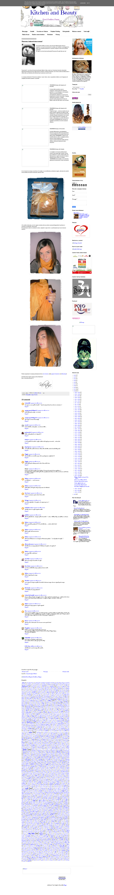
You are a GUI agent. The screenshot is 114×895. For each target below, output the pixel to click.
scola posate (67, 829)
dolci (33, 740)
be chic (35, 699)
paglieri (66, 800)
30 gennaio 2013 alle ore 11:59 (34, 425)
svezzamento (36, 843)
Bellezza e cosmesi (76, 31)
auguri (56, 695)
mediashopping (33, 784)
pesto (41, 809)
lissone (50, 777)
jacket (64, 769)
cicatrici (40, 720)
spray (31, 839)
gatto (27, 758)
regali (40, 821)
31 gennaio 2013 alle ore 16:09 (36, 628)
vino (49, 855)
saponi (34, 828)
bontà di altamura (37, 705)
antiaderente (23, 692)
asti (29, 695)
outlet (50, 800)
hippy (60, 764)
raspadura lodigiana (54, 820)
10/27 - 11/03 (77, 408)
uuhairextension (24, 852)
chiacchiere (61, 717)
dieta (67, 737)
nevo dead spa (35, 794)
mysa (33, 793)
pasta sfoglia (50, 805)
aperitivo (53, 692)
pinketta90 (27, 515)
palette (27, 802)
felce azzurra (53, 749)
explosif (49, 747)
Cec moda (62, 715)
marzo (63, 782)
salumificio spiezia (45, 826)
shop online (31, 833)
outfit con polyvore (42, 800)
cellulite (33, 716)
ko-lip (48, 771)
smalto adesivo (52, 834)
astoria (33, 695)
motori (53, 791)
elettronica (51, 743)
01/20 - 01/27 (77, 488)
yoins (26, 860)
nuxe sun (59, 795)
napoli (51, 793)
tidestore (41, 848)
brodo (43, 708)
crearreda (28, 729)
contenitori (27, 726)
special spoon (33, 838)
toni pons (29, 849)
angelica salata (61, 691)
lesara (68, 775)
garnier (68, 757)
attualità (52, 695)
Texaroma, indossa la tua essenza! (81, 481)
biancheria (42, 702)
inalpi (30, 767)
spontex (57, 838)
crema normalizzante (58, 729)
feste (39, 751)
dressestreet (30, 742)
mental (23, 785)
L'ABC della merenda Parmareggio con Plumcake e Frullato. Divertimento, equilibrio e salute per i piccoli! (84, 216)
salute (51, 826)
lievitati (47, 776)
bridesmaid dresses (29, 708)
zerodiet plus (51, 860)
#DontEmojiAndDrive (37, 683)
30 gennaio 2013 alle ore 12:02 (35, 439)
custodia (44, 733)
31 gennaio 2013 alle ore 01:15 (35, 580)
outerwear (29, 800)
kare (33, 771)
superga (29, 843)
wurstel (50, 858)
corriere (54, 727)
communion (46, 723)
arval (43, 694)
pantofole (23, 804)
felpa (61, 749)
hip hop (57, 764)
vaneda (51, 852)
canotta (44, 711)
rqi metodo (33, 824)
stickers (42, 840)
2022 (75, 375)
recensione (31, 821)
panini (38, 803)
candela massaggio (28, 711)
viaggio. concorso (41, 855)
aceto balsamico (28, 687)
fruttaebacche (67, 755)
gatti (23, 758)
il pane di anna (48, 766)
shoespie (68, 832)
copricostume (24, 727)
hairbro (66, 763)
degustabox (60, 735)
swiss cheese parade (57, 843)
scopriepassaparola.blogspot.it (31, 410)
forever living (44, 753)
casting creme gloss (42, 715)
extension (54, 747)
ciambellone (67, 718)
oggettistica (39, 797)
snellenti (51, 836)
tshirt (68, 850)
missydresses (60, 787)
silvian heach (66, 833)
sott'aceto (47, 837)
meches (29, 784)
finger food (58, 751)
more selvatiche (34, 791)
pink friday (51, 811)
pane (22, 803)
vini (46, 855)
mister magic (65, 787)
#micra (24, 685)
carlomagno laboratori (55, 712)
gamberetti (63, 757)
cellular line (23, 716)
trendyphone (46, 850)
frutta (58, 755)
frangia (57, 754)
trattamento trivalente (30, 850)
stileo (51, 840)
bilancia (23, 703)
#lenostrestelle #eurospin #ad (64, 683)
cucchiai (26, 732)
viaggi (36, 855)
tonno (33, 849)
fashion (25, 749)
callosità (31, 710)
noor (37, 795)
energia (67, 743)
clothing (35, 721)
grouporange (59, 761)
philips (61, 809)
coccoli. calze (53, 721)
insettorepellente (62, 767)
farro (65, 748)
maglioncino (56, 779)
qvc (48, 820)
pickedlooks (45, 810)
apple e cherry (58, 692)
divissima (52, 738)
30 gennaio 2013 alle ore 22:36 (35, 551)
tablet (27, 844)
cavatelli (53, 715)
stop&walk (66, 840)
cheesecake (35, 717)
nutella (51, 795)
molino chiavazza (50, 788)
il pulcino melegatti (55, 766)
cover (48, 728)
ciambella (56, 718)
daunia (22, 735)
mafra (38, 779)
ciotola (24, 721)
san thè (40, 827)
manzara (62, 781)
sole (67, 836)
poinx (22, 814)
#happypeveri (49, 683)
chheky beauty (56, 717)
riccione (62, 821)
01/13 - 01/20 (77, 490)
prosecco (23, 818)
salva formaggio (56, 826)
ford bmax (28, 753)
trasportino (23, 850)
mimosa (50, 787)
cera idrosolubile (39, 716)
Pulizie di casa (25, 34)
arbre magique (28, 693)
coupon (44, 728)
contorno (44, 726)
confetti (54, 724)
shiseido (60, 832)
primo (53, 816)
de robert (30, 735)
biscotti (59, 703)
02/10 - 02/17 (77, 472)
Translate (82, 89)
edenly (30, 743)
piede (63, 810)
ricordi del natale (36, 822)
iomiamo (49, 769)
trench (36, 850)
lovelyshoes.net (29, 778)
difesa (32, 738)
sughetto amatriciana (59, 842)
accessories (58, 686)
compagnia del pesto (60, 723)
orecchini (57, 799)
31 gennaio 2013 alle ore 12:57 (34, 620)
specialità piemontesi (39, 838)
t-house (67, 843)
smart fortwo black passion (63, 834)
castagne (32, 715)
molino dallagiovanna (58, 788)
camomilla (66, 710)
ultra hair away (49, 851)
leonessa (64, 775)
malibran (30, 781)
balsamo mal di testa (44, 698)
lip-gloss (30, 777)
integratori (25, 769)
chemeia (46, 717)
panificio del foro (33, 803)
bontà (32, 705)
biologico (43, 703)
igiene (38, 766)
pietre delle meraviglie (34, 811)
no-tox (63, 794)
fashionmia (33, 749)
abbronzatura (33, 686)
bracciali (33, 706)
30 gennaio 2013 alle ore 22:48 (36, 558)
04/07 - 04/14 (77, 458)
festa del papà (28, 751)
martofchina (58, 782)
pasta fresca (36, 805)
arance (67, 692)
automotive (23, 697)
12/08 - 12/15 (77, 397)
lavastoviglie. (63, 773)
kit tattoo (44, 771)
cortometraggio (24, 728)
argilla (53, 693)
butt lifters (28, 709)
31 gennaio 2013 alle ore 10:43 (34, 603)
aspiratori (53, 694)
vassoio (62, 852)
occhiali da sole (29, 797)
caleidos (23, 710)
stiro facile (55, 840)
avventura (27, 697)
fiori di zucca (36, 752)
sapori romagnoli (39, 828)
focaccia (54, 752)
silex (62, 833)
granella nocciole (25, 761)
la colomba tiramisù (28, 772)
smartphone (28, 836)
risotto (67, 822)
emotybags (62, 743)
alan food (59, 688)
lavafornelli (38, 773)
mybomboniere (41, 792)
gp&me (61, 760)
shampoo (41, 832)
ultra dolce (44, 851)
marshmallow (45, 782)
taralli (47, 844)
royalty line (28, 824)
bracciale (28, 706)
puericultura (41, 818)
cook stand (57, 726)
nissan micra (51, 794)
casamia (42, 714)
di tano (45, 737)
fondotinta (59, 752)
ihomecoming (42, 766)
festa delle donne (34, 751)
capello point (28, 712)
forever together (58, 753)
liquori (42, 777)
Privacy (58, 34)
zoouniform (59, 860)
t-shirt (23, 844)
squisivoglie (53, 839)
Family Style (27, 637)
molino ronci (31, 789)
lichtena (43, 776)
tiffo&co (45, 848)
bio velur (30, 703)
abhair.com (38, 686)
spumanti (48, 839)
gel (41, 758)
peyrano (51, 809)
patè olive (26, 806)
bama (50, 698)
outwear (54, 800)
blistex (44, 704)
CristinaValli (27, 403)
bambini (59, 698)
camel (51, 710)
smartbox (23, 836)
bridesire (23, 708)
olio (53, 797)
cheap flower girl (24, 717)
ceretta (55, 716)
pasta (67, 804)
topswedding (42, 849)
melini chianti (56, 784)
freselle (31, 755)
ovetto (58, 800)
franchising (49, 754)
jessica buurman (39, 770)
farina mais (48, 748)
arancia (23, 693)
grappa (39, 761)
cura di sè (60, 732)
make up (24, 781)
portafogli (44, 815)
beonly (23, 702)
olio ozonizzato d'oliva (34, 798)
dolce (23, 740)
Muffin (63, 791)
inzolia (46, 769)
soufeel (56, 837)
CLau (26, 611)
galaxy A (55, 757)
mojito (34, 788)
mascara (66, 782)
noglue (26, 795)
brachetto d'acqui (40, 706)
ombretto (59, 798)
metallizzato (37, 785)
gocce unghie (46, 760)
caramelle (39, 712)
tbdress (68, 844)
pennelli (35, 807)
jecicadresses (32, 770)
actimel (59, 687)
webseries (23, 857)
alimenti (27, 689)
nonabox (33, 795)
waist (61, 856)
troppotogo (63, 850)
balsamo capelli (29, 698)
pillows (44, 811)
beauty (52, 699)
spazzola (23, 838)
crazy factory (62, 728)
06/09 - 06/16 (77, 442)
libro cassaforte (37, 776)
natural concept (65, 793)
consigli (23, 726)
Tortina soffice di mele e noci (79, 483)
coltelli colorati (32, 723)
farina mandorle (55, 748)
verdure (66, 854)
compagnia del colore (52, 723)
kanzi (25, 771)
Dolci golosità (66, 31)
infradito (51, 767)
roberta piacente (32, 823)
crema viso (25, 731)
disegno (43, 738)
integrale (67, 767)
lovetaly (35, 778)
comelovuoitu (41, 723)
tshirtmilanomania (26, 851)
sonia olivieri (31, 837)
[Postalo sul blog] (24, 393)
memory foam (63, 784)
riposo (55, 822)
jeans (28, 770)
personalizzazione (66, 807)
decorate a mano (49, 735)
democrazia (27, 736)
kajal (22, 771)
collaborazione (29, 722)
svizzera (41, 843)
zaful (34, 860)
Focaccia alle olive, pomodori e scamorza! (85, 528)
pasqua (63, 804)
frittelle (44, 755)
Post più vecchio (66, 671)
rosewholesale (56, 823)
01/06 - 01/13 (77, 492)
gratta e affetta (44, 761)
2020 (75, 378)
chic (65, 717)
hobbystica (64, 764)
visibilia (62, 855)
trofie (59, 850)
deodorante (53, 736)
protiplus (32, 818)
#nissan (39, 685)
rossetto (62, 823)
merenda (26, 785)
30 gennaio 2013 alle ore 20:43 (40, 544)
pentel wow (44, 807)
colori (27, 723)
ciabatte (51, 718)
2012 (75, 494)
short (47, 833)
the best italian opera (55, 846)
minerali (55, 787)
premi (68, 815)
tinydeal (58, 848)
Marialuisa (27, 580)
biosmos (50, 703)
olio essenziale (63, 797)
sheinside (55, 832)
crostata (55, 730)
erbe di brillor (48, 744)
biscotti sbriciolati (65, 703)
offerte (35, 797)
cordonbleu (29, 727)
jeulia (43, 770)
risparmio (23, 823)
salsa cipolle (31, 826)
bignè (58, 702)
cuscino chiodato (38, 733)
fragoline (44, 754)
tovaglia (67, 849)
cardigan (48, 712)
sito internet (45, 373)
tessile (38, 846)
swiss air (50, 843)
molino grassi (65, 788)
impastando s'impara (25, 767)
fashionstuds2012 (39, 749)
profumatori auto (36, 817)
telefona (49, 845)
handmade (37, 764)
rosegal (47, 823)
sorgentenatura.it (41, 837)
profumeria (42, 817)
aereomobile (41, 688)
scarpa (44, 829)
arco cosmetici (35, 693)
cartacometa (66, 712)
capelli (61, 711)
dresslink (39, 742)
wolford (34, 858)
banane (67, 698)
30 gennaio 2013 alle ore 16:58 (34, 486)
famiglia (33, 748)
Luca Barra (45, 778)
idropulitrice (33, 766)
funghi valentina (40, 757)
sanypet (26, 828)
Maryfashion (27, 628)
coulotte (40, 728)
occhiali (23, 797)
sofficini (60, 836)
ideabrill (23, 766)
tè (23, 845)
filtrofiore (53, 751)
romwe (42, 823)
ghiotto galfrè (27, 759)
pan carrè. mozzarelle (44, 802)
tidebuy (35, 848)
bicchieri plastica (53, 702)
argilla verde (57, 693)
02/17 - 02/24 (77, 470)
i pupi (67, 765)
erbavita (43, 744)
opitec (29, 799)
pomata (24, 815)
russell (37, 824)
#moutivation (29, 685)
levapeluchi (32, 776)
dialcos (54, 737)
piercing (27, 811)
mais (64, 779)
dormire (26, 741)
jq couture (62, 770)
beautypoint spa (60, 699)
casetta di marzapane (64, 714)
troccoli (56, 850)
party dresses (58, 804)
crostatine (59, 730)
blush (51, 704)
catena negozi (49, 715)
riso (58, 822)
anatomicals (52, 691)
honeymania (46, 765)
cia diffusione (47, 718)
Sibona (50, 833)
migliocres (36, 787)
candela (23, 711)
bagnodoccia (61, 697)
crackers (57, 728)
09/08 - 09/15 (77, 420)
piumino (68, 811)
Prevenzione (29, 816)
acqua (33, 687)
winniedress (25, 858)
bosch (55, 705)
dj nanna (57, 738)
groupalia (53, 761)
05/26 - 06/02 (77, 446)
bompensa (23, 705)
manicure (52, 781)
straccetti (32, 842)
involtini (41, 769)
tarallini (50, 844)
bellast (41, 700)
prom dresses (53, 817)
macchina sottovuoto (63, 778)
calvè (35, 710)
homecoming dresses (26, 765)
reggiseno (44, 821)
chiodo (39, 718)
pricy (37, 816)
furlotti (46, 757)
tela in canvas (44, 845)
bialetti (38, 702)
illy (64, 766)
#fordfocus (44, 683)
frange (53, 754)
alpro (51, 689)
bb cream (30, 699)
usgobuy (66, 851)
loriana (63, 777)
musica (23, 792)
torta (46, 849)
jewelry (47, 770)
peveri (48, 809)
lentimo (56, 775)
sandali (52, 827)
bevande (30, 702)
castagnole (36, 715)
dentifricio (47, 736)
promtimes (60, 817)
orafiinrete (44, 799)
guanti (41, 763)
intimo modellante (36, 769)
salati (63, 824)
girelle (49, 759)
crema (33, 729)
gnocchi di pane (33, 760)
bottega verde (67, 705)
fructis (54, 755)
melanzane (42, 784)
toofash (37, 849)
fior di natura (67, 751)
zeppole (42, 860)
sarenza (52, 828)
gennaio (23, 759)
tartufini (60, 844)
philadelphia (56, 809)
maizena (68, 779)
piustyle (24, 812)
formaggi (67, 753)
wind (68, 857)
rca (63, 820)
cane (33, 711)
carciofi (44, 712)
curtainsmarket (28, 733)
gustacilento (49, 763)
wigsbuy (65, 857)
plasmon (51, 812)
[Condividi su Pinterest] (27, 393)
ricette (23, 822)
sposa (67, 838)
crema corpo (46, 729)
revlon (58, 821)
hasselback (52, 764)
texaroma (35, 394)
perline (61, 807)
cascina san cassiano (57, 714)
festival (43, 751)
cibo (28, 720)
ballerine (66, 697)
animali (66, 691)
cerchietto (51, 716)
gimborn (36, 759)
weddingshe (46, 857)
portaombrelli (50, 815)
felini (58, 749)
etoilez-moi (24, 747)
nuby (40, 795)
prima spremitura (42, 816)
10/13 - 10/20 (77, 411)
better (26, 702)
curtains (23, 733)
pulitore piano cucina (52, 818)
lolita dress (54, 777)
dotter (30, 741)
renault (48, 821)
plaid (48, 812)
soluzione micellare (24, 837)
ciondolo (68, 720)
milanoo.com (41, 787)
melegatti (50, 784)
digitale (36, 738)
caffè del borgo (62, 709)
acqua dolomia (38, 687)
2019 (75, 380)
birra (55, 703)
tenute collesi (62, 845)
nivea (55, 794)
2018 (75, 382)
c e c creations (42, 709)
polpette (59, 814)
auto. (67, 695)
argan (45, 693)
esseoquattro (43, 745)
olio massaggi (27, 798)
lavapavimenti (57, 773)
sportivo (62, 838)
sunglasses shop (66, 842)
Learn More (83, 3)
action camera (64, 687)
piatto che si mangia (36, 810)
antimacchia (43, 692)
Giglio (33, 759)
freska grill (35, 755)
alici (23, 689)
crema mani (52, 729)
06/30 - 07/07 (77, 437)
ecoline (27, 743)
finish (63, 751)
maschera (23, 783)
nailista (48, 793)
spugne (38, 839)
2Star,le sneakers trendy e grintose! (81, 521)
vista (26, 856)
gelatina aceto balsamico (56, 758)
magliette (51, 779)
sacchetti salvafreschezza (49, 824)
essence (38, 745)
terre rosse (27, 846)
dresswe (52, 742)
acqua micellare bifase (45, 687)
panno (57, 803)
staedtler (62, 839)
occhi (67, 795)
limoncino (61, 776)
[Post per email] (43, 393)
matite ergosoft (45, 783)
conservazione (66, 724)
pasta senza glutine (43, 805)
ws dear (46, 858)
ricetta (66, 821)
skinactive (33, 834)
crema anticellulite (39, 729)
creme (30, 730)
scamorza (36, 829)
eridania (23, 745)
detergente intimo (30, 737)
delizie (23, 736)
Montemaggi (23, 791)
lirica (46, 777)
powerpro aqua (58, 815)
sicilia (53, 833)
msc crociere (58, 791)
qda (38, 820)
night (44, 794)
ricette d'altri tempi (29, 822)
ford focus (38, 753)
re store (67, 820)
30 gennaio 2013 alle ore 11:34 (36, 403)
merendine (31, 785)
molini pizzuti (43, 788)
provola (36, 818)
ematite (58, 743)
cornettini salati (39, 727)
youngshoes (30, 860)
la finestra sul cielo (36, 772)
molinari (38, 788)
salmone (26, 826)
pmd (63, 812)
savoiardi (23, 829)
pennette (39, 807)
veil (27, 854)
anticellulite (34, 692)
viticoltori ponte (37, 856)
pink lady (56, 811)
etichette (68, 745)
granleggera (35, 761)
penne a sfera (30, 807)
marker (34, 782)
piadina (23, 810)
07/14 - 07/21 (77, 434)
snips (56, 836)
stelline (29, 840)
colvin (37, 723)
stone (62, 840)
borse (51, 705)
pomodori (28, 815)
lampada (59, 772)
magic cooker (42, 779)
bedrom (27, 700)
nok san (29, 795)
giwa (24, 760)
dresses (23, 742)
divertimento (47, 738)
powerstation (64, 815)
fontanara (64, 752)
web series (66, 856)
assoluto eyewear (66, 694)
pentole (48, 807)
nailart (43, 793)
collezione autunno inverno (55, 722)
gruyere (27, 763)
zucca (63, 860)
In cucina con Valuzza (42, 31)
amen (29, 691)
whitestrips (57, 857)
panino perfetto (47, 803)
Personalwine (36, 809)
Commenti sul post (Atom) (31, 673)
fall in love (28, 748)
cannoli (40, 711)
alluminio (36, 689)
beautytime (66, 699)
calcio (67, 709)
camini (62, 710)
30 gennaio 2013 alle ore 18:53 (35, 515)
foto (32, 754)
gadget (51, 757)
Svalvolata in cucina (29, 507)
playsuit (55, 812)
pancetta (61, 802)
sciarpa (32, 394)
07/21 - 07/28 (77, 432)
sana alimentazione (46, 827)
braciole (46, 706)
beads (48, 699)
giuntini (63, 759)
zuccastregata (67, 860)
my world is (36, 792)
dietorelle (27, 738)
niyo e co (58, 794)
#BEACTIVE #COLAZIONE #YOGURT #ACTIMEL (45, 682)
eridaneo (66, 744)
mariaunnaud (30, 782)
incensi (34, 767)
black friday (31, 704)
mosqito (45, 791)
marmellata (39, 782)
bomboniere (66, 704)
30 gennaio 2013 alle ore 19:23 (35, 522)
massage (29, 783)
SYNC (63, 843)
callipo (27, 710)
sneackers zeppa (45, 836)
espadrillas (33, 745)
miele (32, 787)
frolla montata (49, 755)
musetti (67, 791)
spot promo (23, 839)
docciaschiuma (65, 738)
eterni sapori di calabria (61, 745)
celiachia (66, 715)
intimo (29, 769)
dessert (24, 737)
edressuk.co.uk (35, 743)
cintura (54, 720)
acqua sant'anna (53, 687)
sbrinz (32, 829)
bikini (67, 702)
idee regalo (27, 766)
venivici (43, 854)
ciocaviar (57, 720)
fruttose (24, 757)
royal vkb (23, 824)
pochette (66, 812)
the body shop (62, 846)
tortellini (55, 849)
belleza (45, 700)
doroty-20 (27, 439)
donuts (60, 739)
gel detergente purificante (47, 758)
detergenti (37, 737)
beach (39, 699)
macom (27, 779)
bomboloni (61, 704)
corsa (58, 727)
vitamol (32, 856)
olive (43, 798)
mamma (35, 781)
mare (67, 781)
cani (36, 711)
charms (66, 716)
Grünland (63, 761)
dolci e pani (39, 739)
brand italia (51, 706)
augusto (60, 695)
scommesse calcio (30, 830)
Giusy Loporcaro (28, 447)
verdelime (52, 854)
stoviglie (28, 842)
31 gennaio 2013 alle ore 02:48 (40, 595)
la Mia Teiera (27, 646)
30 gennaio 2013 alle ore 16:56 (34, 478)
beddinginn (23, 700)
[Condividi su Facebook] (26, 393)
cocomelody (66, 721)
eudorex (29, 747)
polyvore (63, 814)
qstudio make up (43, 820)
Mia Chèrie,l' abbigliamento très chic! (81, 486)
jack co (60, 769)
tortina (59, 849)
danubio (66, 733)
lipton (34, 777)
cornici (45, 727)
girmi (53, 759)
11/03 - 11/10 (77, 406)
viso (22, 856)
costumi (36, 728)
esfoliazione (28, 745)
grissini (49, 761)
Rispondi (26, 406)
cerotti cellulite (61, 716)
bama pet (54, 698)
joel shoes (54, 770)
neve (31, 794)
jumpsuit (67, 770)
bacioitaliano (56, 697)
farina (43, 748)
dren (54, 741)
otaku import (24, 800)
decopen (40, 735)
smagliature (41, 834)
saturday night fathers (59, 828)
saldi (22, 826)
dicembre (63, 737)
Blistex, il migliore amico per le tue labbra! (81, 477)
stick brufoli (38, 840)
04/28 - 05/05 (77, 453)
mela (38, 784)
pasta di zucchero (24, 805)
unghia (55, 851)
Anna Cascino (27, 493)
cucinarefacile (45, 732)
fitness (44, 752)
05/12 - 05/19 (77, 449)
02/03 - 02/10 (77, 474)
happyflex (47, 764)
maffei (34, 779)
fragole (40, 754)
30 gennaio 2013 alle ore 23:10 (36, 566)
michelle (64, 785)
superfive (24, 843)
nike (47, 794)
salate (59, 824)
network (27, 794)
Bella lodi (32, 700)
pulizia (62, 818)
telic (53, 845)
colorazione (23, 723)
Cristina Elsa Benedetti (29, 595)
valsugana (46, 852)
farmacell (60, 748)
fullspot (28, 757)
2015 (75, 387)
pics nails (59, 810)
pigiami (41, 811)
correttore (49, 727)
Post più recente (25, 671)
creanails (24, 729)
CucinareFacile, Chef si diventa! (80, 485)
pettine (44, 809)
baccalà (48, 697)
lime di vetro (56, 776)
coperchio (62, 726)
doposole (64, 739)
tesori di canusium (32, 846)
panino (42, 803)
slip (37, 834)
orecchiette (52, 799)
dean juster (35, 735)
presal (24, 816)
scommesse (24, 830)
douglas (40, 741)
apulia (63, 692)
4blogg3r (66, 685)
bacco (52, 697)
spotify (28, 839)
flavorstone (49, 752)
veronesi (23, 855)
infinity (47, 767)
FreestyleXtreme (25, 755)
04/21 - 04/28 (77, 454)
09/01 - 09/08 (77, 422)
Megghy (26, 454)
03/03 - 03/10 (77, 467)
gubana (45, 763)
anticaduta (28, 692)
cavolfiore (57, 715)
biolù (47, 703)
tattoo (64, 844)
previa (34, 816)
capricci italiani (34, 712)
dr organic (49, 741)
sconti (43, 830)
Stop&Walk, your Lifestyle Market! (81, 514)
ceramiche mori (45, 716)
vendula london (38, 854)
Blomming (64, 373)
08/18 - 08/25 (77, 425)
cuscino (34, 733)
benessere (65, 700)
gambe (59, 757)
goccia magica (52, 760)
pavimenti (40, 806)
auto (63, 695)
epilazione (23, 744)
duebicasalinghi (57, 742)
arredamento (28, 694)
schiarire (58, 829)
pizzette (36, 812)
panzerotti (28, 804)
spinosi (53, 838)
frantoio (61, 754)
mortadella (40, 791)
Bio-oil (35, 703)
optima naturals (34, 799)
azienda (32, 697)
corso (67, 727)
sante (64, 827)
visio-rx (67, 855)
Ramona (26, 620)
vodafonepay (44, 856)
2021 (75, 377)
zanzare (38, 860)
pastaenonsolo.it (28, 432)
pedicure (54, 806)
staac (58, 839)
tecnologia (38, 845)
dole (49, 739)
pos (53, 815)
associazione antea (59, 694)
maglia (46, 780)
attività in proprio (46, 695)
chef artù (41, 717)
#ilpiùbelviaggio (55, 683)
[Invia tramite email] (22, 393)
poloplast (52, 814)
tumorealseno (33, 851)
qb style (35, 820)
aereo (37, 688)
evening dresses (39, 747)
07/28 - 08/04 (77, 430)
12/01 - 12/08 (77, 399)
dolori (52, 739)
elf (54, 743)
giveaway (67, 759)
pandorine (66, 802)
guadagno (32, 763)
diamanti (58, 737)
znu (55, 860)
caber (51, 709)
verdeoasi (56, 854)
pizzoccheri (43, 812)
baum (27, 699)
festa (23, 751)
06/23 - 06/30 (77, 439)
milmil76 (46, 787)
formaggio (24, 754)
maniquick (57, 781)
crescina (38, 730)
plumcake (59, 812)
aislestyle (55, 688)
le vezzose (28, 775)
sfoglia (31, 832)
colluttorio (62, 722)
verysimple (27, 855)
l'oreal (23, 772)
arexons (41, 693)
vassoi (59, 852)
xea (53, 858)
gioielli (40, 759)
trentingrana (51, 850)
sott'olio (51, 837)
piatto (30, 810)
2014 (75, 389)
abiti (43, 686)
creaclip (68, 728)
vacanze (29, 852)
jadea (67, 769)
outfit (33, 800)
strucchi (44, 842)
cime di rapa (49, 720)
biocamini (38, 703)
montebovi (50, 789)
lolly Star (59, 777)
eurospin (33, 747)
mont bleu (40, 789)
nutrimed (54, 795)
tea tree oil (32, 845)
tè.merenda (27, 845)
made (30, 779)
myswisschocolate (37, 793)
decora (44, 735)
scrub (50, 830)
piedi (67, 810)
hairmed (23, 764)
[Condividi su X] (25, 393)
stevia (33, 840)
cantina (48, 711)
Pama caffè (38, 802)
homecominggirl (34, 765)
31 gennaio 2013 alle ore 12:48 (33, 611)
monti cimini (28, 791)
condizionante (37, 724)
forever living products (51, 753)
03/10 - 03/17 (77, 465)
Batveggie (27, 500)
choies (42, 718)
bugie (56, 708)
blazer (36, 704)
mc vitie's (63, 783)
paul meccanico (32, 806)
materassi (33, 783)
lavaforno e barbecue (45, 773)
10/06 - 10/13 (77, 413)
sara (44, 828)
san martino (35, 827)
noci (22, 795)
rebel (27, 821)
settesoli (67, 831)
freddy (68, 754)
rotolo (67, 823)
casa (31, 714)
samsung (30, 827)
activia (27, 688)
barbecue (23, 699)
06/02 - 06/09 (77, 444)
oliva (40, 798)
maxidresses (57, 783)
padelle (62, 800)
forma (64, 753)
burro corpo (67, 708)
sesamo (63, 830)
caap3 (47, 709)
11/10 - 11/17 (77, 404)
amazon (26, 691)
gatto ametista (32, 758)
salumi (40, 826)
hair (62, 763)
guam (37, 763)
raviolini (59, 820)
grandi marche (67, 760)
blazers (40, 704)
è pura (66, 742)
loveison (24, 778)
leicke (40, 775)
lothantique (67, 777)
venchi (33, 854)
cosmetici (30, 728)
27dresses (56, 685)
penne (26, 807)
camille (58, 710)
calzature (39, 710)
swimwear (46, 843)
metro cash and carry (43, 785)
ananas (48, 691)
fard (40, 748)
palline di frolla (32, 802)
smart (57, 834)
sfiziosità (27, 832)
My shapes (31, 792)
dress (57, 741)
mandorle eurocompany (46, 781)
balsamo (23, 698)
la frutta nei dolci (43, 772)
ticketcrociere (30, 848)
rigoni (48, 822)
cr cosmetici (53, 728)
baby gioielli (43, 697)
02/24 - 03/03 (77, 468)
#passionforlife (44, 685)
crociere (51, 730)
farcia (37, 748)
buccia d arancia (51, 708)
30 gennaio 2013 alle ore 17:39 (35, 500)
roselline (51, 823)
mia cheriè (50, 785)
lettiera (24, 776)
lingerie (26, 777)
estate (48, 745)
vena (30, 854)
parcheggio (46, 804)
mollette (36, 789)
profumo (29, 394)
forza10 (29, 754)
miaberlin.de (60, 785)
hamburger (32, 764)
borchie (43, 705)
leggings (36, 775)
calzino (47, 710)
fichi (49, 751)
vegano (67, 852)
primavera (48, 816)
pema (22, 807)
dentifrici (41, 736)
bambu (63, 698)
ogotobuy (49, 797)
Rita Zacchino (27, 588)
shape (46, 832)
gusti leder (54, 763)
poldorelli (26, 814)
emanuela (26, 425)
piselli (60, 811)
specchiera (27, 838)
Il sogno (61, 766)
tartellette (55, 844)
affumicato (46, 688)
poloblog (47, 814)
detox (41, 737)
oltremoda (54, 798)
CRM (42, 730)
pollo (43, 814)
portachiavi (39, 815)
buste (24, 709)
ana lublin (43, 691)
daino (58, 733)
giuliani (60, 759)
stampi (66, 839)
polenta (36, 814)
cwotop (48, 733)
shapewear (50, 832)
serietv (58, 830)
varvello (54, 852)
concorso (24, 724)
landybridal (25, 773)
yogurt (22, 860)
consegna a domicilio (59, 724)
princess (58, 816)
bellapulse (37, 700)
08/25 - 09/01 (77, 423)
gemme (67, 758)
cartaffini (23, 714)
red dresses (36, 821)
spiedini (45, 838)
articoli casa (34, 694)
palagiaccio (23, 802)
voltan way (50, 856)
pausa (37, 806)
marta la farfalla (52, 782)
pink (47, 811)
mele (46, 784)
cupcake (56, 732)
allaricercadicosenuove (29, 544)
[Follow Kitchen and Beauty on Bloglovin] (76, 319)
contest (32, 726)
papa (32, 804)
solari (63, 836)
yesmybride (61, 858)
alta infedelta (56, 689)
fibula (47, 751)
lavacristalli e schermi (31, 773)
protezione (27, 818)
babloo (36, 697)
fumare (32, 757)
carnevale (61, 712)
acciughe (63, 686)
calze (44, 710)
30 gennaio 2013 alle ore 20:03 (35, 537)
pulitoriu (57, 818)
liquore (38, 777)
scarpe (48, 829)
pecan (50, 806)
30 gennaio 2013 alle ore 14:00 (34, 461)
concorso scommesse (30, 724)
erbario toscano (38, 744)
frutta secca (62, 755)
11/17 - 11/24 (77, 402)
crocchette (46, 730)
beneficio (60, 700)
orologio (66, 799)
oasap (63, 795)
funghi (35, 757)
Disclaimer (50, 34)
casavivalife (50, 714)
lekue (44, 775)
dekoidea (66, 735)
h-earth (59, 763)
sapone (30, 828)
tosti (63, 849)
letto (28, 776)
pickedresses (51, 810)
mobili (22, 788)
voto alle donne (56, 856)
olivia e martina (48, 798)
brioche (35, 708)
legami (33, 775)
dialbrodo (49, 737)
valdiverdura (35, 852)
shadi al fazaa (36, 832)
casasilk (46, 714)
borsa (47, 705)
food (68, 752)
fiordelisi (24, 752)
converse (53, 726)
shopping (41, 833)
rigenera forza (43, 822)
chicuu (27, 718)
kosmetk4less (57, 771)
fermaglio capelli (66, 749)
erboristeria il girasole (55, 744)
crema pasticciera (66, 729)
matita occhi (38, 783)
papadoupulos (37, 804)
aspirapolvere (48, 694)
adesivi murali (32, 688)
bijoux (62, 702)
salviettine (62, 826)
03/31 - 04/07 (77, 460)
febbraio (48, 749)
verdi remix (61, 854)
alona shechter (46, 689)
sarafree (47, 828)
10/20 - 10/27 (77, 409)
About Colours (76, 213)
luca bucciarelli (51, 778)
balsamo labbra (36, 698)
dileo (39, 738)
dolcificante (45, 739)
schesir (54, 829)
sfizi (23, 832)
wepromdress (52, 857)
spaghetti (61, 837)
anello (56, 691)
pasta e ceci (30, 805)
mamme (39, 781)
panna (53, 803)
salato (67, 824)
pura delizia (24, 820)
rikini (51, 822)
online (22, 799)
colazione (23, 722)
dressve (47, 742)
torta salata (51, 849)
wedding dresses (33, 857)
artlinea (39, 694)
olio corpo (58, 797)
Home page (25, 31)
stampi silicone (24, 840)
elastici (40, 743)
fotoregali (36, 754)
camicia (54, 710)
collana (43, 722)
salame (56, 824)
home (68, 764)
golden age (56, 760)
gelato (63, 758)
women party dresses (40, 858)
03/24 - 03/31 (77, 461)
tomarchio (24, 849)
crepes (34, 730)
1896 (52, 685)
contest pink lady (38, 726)
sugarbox (52, 842)
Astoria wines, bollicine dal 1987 (80, 480)
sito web (23, 834)
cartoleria (27, 714)
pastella (61, 805)
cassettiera (27, 715)
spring (34, 839)
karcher (29, 771)
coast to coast (44, 721)
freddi (65, 754)
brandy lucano (57, 706)
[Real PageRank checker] (75, 99)
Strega (40, 842)
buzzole (32, 709)
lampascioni (63, 772)
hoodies (50, 765)
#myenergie (34, 685)
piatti (27, 810)
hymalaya (62, 765)
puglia (46, 818)
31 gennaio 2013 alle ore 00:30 (35, 573)
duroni (62, 742)
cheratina (50, 717)
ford (24, 753)
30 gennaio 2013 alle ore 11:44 (43, 417)
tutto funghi (38, 851)
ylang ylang (66, 858)
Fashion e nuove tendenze (38, 34)
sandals (61, 827)
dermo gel (64, 736)
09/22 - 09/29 (77, 416)
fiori (31, 752)
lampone (68, 772)
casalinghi (37, 714)
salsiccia (36, 826)
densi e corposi (32, 736)
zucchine (28, 861)
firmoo (40, 752)
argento (48, 693)
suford (48, 842)
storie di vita (24, 842)
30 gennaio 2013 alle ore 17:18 (36, 493)
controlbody (49, 726)
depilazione (58, 736)
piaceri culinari (66, 809)
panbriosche (57, 802)
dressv (43, 742)
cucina (30, 732)
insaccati (56, 767)
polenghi (31, 814)
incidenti (38, 767)
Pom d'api (67, 814)
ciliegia (44, 720)
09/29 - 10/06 (77, 415)
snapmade (34, 836)
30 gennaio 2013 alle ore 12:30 (34, 454)
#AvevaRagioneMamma (30, 682)
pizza (28, 812)
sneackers (39, 836)
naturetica (23, 794)
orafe (39, 799)
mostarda (49, 791)
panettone (26, 803)
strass (36, 842)
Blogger (65, 885)
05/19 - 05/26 (77, 448)
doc (60, 738)
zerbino (46, 860)
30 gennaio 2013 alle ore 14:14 (34, 469)
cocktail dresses (59, 721)
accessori (52, 686)
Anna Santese (27, 566)
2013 (75, 391)
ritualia (27, 823)
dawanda (26, 735)
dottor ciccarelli (35, 741)
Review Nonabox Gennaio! (79, 508)
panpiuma (61, 803)
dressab (61, 741)
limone (65, 776)
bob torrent (56, 704)
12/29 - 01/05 (77, 392)
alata (64, 688)
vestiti (32, 855)
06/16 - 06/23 (77, 441)
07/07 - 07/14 (77, 435)
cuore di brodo (51, 732)
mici (68, 785)
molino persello (24, 789)
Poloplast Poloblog (55, 31)
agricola (50, 688)
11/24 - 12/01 (77, 401)
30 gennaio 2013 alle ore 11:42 (43, 410)
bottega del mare (60, 705)
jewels (51, 770)
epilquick (27, 744)
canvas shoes (57, 711)
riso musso (62, 822)
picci (41, 810)
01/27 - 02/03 (77, 475)
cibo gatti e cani (34, 720)
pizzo (39, 812)
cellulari (28, 716)
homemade (40, 765)
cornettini (33, 727)
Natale (55, 793)
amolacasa (39, 691)
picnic (56, 810)
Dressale (66, 741)
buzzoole (36, 709)
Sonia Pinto (27, 558)
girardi (45, 759)
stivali (59, 840)
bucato (47, 708)
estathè (55, 745)
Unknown (26, 478)
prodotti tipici (24, 817)
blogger (48, 704)
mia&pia (55, 785)
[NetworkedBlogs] (82, 127)
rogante (38, 823)
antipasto (48, 692)
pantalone (66, 803)
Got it (88, 3)
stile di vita (46, 840)
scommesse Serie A (37, 830)
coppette (66, 726)
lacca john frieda (53, 772)
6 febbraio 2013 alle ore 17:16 (36, 646)
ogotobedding (45, 797)
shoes (64, 832)
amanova (64, 689)
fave (44, 749)
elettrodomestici (45, 743)
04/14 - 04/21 (77, 456)
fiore (28, 752)
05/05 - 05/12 (77, 451)
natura (60, 793)
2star (60, 685)
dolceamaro (28, 739)
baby (39, 697)
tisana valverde (63, 848)
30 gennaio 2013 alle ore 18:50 (39, 507)
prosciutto (66, 817)
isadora (56, 769)
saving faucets (66, 828)
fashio (68, 748)
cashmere (23, 715)
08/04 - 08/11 (77, 428)
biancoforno (47, 702)
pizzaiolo (31, 812)
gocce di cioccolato (40, 760)
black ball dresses (24, 704)
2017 (75, 384)
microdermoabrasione (26, 787)
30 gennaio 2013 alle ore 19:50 (35, 529)
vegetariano (23, 854)
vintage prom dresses (56, 855)
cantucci (52, 711)
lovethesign (40, 778)
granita (30, 761)
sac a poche (42, 824)
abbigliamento (25, 686)
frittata (40, 755)
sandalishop (56, 827)
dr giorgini (44, 741)
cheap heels (30, 717)
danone (62, 733)
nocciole (67, 794)
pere (57, 807)
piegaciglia (23, 811)
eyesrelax (63, 747)
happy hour (42, 764)
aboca (47, 686)
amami (61, 689)
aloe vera (40, 689)
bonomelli (28, 705)
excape (45, 747)
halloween (27, 764)
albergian (67, 688)
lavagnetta (51, 773)
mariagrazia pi (24, 782)
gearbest (37, 758)
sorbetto (36, 837)
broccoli (39, 708)
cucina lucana (39, 732)
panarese (51, 802)
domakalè (56, 739)
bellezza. (56, 700)
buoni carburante (61, 708)
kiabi (40, 771)
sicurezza (57, 833)
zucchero (24, 861)
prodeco (66, 816)
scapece (41, 829)
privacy (62, 816)
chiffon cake (31, 718)
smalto (46, 835)
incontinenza (43, 767)
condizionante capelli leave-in (46, 724)
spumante (43, 839)
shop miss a (25, 833)
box (23, 706)
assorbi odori (25, 695)
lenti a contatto (51, 775)
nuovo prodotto (45, 795)
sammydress (25, 827)
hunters (58, 765)
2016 (75, 385)
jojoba (59, 770)
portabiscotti (34, 815)
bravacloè (62, 706)
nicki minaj (40, 794)
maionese (60, 779)
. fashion (23, 682)
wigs (61, 857)
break (67, 706)
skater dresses (28, 834)
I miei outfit (86, 31)
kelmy (37, 771)
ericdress (62, 744)
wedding (27, 857)
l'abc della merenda (64, 771)
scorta (47, 830)
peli (57, 806)
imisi (67, 766)
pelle (61, 806)
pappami (41, 804)
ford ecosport (33, 753)
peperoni (53, 807)
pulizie (66, 818)
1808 (49, 685)
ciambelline (62, 718)
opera (26, 799)
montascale (45, 789)
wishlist (29, 858)
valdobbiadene (41, 852)
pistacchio (63, 811)
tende (57, 845)
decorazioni (55, 735)
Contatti (32, 31)
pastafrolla (56, 805)
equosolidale (32, 744)
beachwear (43, 699)
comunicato (67, 723)
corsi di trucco (62, 727)
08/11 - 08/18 (77, 427)
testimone (41, 846)
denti (37, 736)
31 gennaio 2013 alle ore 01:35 (36, 588)
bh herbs (34, 702)
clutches (39, 721)
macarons (56, 778)
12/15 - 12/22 (77, 396)
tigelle (50, 848)
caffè (57, 709)
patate (65, 805)
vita (29, 856)
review (52, 821)
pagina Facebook (55, 373)
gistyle (56, 759)
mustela (27, 792)
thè (49, 846)
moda (27, 394)
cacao (54, 709)
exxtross (59, 747)
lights (51, 776)
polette (40, 814)
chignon (35, 718)
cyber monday (53, 733)
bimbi (26, 703)
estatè (52, 745)
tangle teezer (42, 844)
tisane (68, 848)
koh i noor (52, 771)
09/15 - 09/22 (77, 418)
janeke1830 (23, 770)
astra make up (38, 695)
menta (67, 784)
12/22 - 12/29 (77, 394)
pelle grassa (66, 806)
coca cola (48, 721)
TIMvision (53, 848)
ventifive (47, 854)
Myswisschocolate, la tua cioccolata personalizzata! (84, 536)
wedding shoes (40, 857)
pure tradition (29, 820)
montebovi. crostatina (57, 789)
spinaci (49, 838)
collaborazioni (38, 722)
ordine (48, 799)
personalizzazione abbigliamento (28, 809)
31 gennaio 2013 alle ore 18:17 (36, 637)
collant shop (48, 722)
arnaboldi (62, 693)
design (68, 736)
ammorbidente (34, 691)
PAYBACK (46, 806)
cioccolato (62, 720)
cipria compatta (29, 721)
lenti (47, 775)
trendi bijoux (40, 850)
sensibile (54, 830)
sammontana (67, 826)
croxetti (64, 730)
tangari (38, 844)
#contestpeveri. (29, 683)
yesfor (57, 858)
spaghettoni (66, 837)
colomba (67, 722)
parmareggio (51, 804)
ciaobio (24, 720)
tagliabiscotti (32, 844)
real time (23, 821)
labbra (48, 772)
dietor (23, 738)
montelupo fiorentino (65, 789)
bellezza (50, 701)
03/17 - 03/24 (77, 463)
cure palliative (65, 732)
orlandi (62, 799)
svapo (32, 843)
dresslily (34, 742)
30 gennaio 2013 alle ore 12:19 (37, 447)
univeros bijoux (60, 851)
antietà (39, 692)
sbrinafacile (27, 829)
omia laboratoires (65, 798)
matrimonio (51, 783)
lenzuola (60, 775)
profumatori (29, 817)
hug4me (54, 765)
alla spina (31, 689)
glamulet (27, 760)
